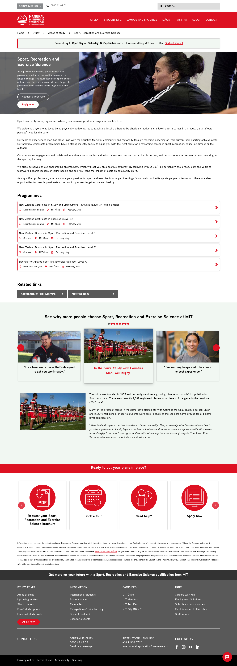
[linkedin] (197, 647)
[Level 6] (118, 250)
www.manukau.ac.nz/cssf (106, 552)
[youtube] (190, 647)
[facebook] (177, 647)
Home (20, 33)
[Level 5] (118, 236)
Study (36, 33)
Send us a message (81, 646)
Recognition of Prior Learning (38, 294)
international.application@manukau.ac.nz (146, 646)
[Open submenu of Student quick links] (41, 6)
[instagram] (183, 647)
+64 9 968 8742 (132, 642)
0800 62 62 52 (79, 642)
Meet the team (80, 294)
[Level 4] (118, 222)
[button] (109, 324)
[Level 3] (118, 207)
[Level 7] (118, 264)
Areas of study (56, 33)
